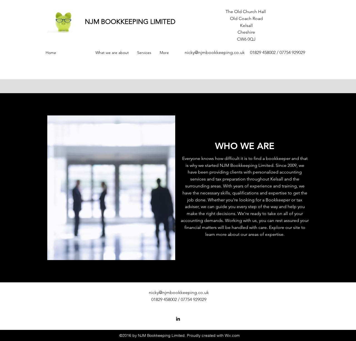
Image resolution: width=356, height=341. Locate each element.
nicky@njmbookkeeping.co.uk (215, 52)
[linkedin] (178, 319)
